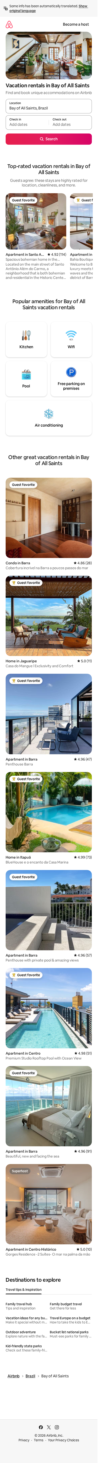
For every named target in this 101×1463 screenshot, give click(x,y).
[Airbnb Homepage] (9, 24)
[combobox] (48, 108)
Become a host (76, 24)
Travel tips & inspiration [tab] (24, 1290)
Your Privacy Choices (63, 1440)
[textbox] (27, 124)
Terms (38, 1440)
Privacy (24, 1440)
